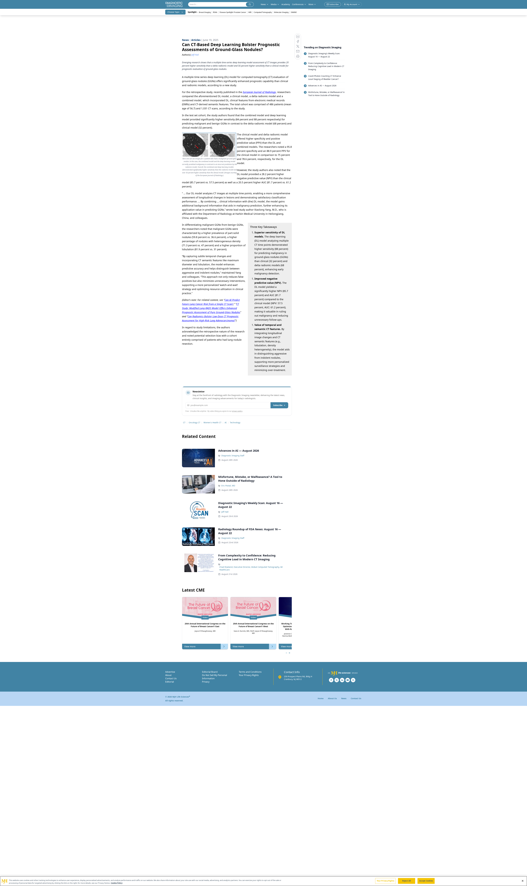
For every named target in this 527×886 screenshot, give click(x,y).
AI (226, 422)
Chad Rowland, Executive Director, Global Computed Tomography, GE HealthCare (251, 568)
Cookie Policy (116, 883)
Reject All (406, 881)
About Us (332, 698)
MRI (249, 12)
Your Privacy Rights (249, 675)
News (343, 698)
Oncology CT (194, 422)
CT (184, 422)
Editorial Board (210, 671)
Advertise (170, 671)
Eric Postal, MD (228, 485)
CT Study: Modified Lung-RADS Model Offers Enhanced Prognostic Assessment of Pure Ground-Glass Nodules (211, 308)
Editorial (169, 681)
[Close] (523, 881)
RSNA (215, 12)
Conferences (298, 4)
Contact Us (171, 678)
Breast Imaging (205, 12)
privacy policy (237, 411)
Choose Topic (173, 12)
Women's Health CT (212, 422)
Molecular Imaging (281, 12)
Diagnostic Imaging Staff (232, 455)
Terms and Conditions (250, 671)
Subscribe (277, 405)
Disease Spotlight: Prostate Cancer (233, 12)
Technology (235, 422)
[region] (263, 881)
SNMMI (294, 12)
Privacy (205, 681)
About (168, 675)
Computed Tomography (263, 12)
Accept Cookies (426, 881)
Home (320, 698)
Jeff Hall (225, 511)
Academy (285, 4)
